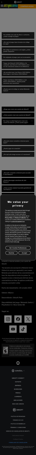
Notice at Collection (20, 217)
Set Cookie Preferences (18, 248)
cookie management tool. (18, 221)
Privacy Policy (9, 217)
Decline (11, 253)
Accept (24, 253)
